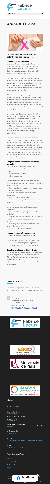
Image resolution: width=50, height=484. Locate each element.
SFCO (11, 445)
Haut (40, 481)
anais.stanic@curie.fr (19, 305)
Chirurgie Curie (14, 431)
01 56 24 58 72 (17, 303)
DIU (10, 438)
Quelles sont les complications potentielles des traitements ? (21, 55)
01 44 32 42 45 (12, 420)
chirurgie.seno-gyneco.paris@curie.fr (24, 307)
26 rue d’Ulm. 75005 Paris (16, 417)
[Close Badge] (37, 475)
